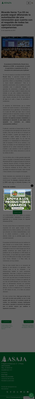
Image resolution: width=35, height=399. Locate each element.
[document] (17, 199)
